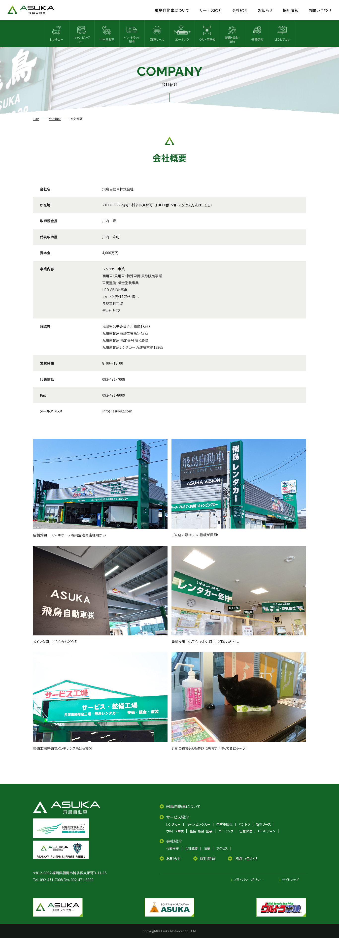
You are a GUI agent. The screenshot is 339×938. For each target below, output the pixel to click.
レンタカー (173, 824)
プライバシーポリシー (248, 879)
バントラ (244, 824)
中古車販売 (224, 824)
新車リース (263, 824)
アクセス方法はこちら (194, 204)
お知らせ (173, 858)
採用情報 (208, 858)
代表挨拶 (172, 848)
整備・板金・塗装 (201, 831)
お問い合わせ (246, 858)
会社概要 (191, 848)
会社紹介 (174, 841)
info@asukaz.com (117, 410)
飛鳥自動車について (183, 806)
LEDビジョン (266, 831)
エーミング (225, 831)
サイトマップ (290, 879)
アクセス (222, 848)
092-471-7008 (51, 879)
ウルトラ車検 (175, 831)
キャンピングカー (198, 824)
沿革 (207, 848)
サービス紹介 (177, 817)
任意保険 (245, 831)
